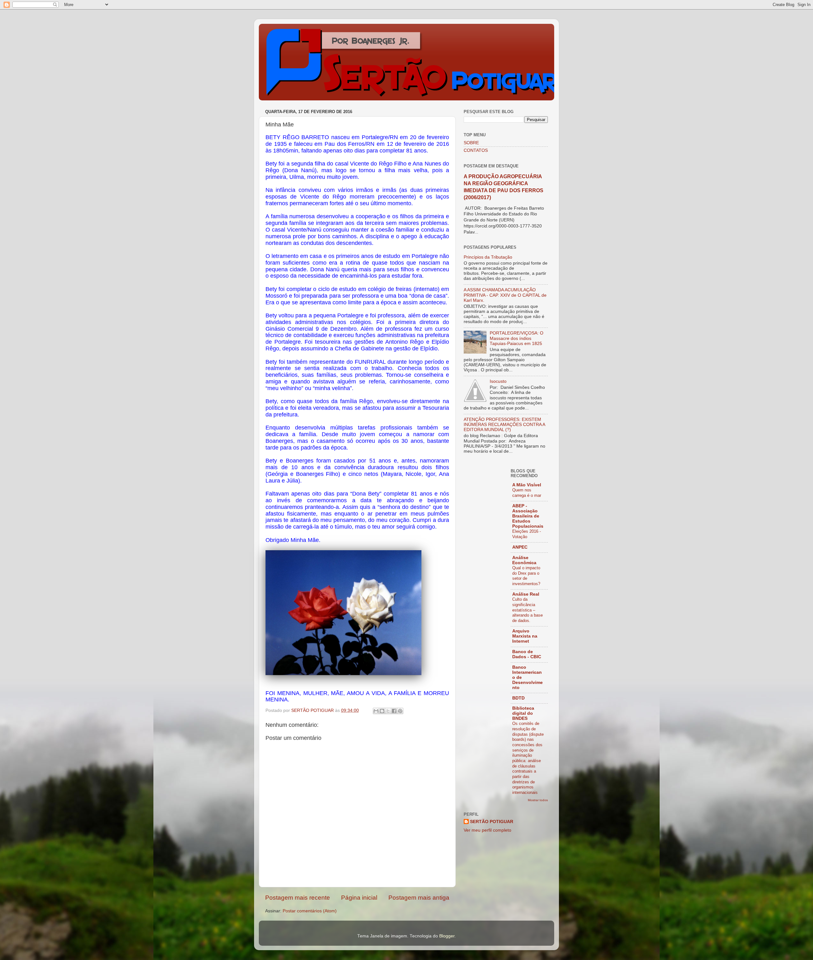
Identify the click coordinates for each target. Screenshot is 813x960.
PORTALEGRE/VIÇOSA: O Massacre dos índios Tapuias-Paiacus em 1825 (516, 338)
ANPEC (519, 547)
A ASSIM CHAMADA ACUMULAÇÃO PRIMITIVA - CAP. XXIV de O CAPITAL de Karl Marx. (505, 294)
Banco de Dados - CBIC (526, 654)
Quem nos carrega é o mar (526, 493)
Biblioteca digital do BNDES (523, 713)
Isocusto (498, 381)
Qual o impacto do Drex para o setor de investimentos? (526, 575)
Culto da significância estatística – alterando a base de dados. (527, 610)
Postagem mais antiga (418, 897)
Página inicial (359, 897)
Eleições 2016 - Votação (526, 534)
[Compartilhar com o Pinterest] (400, 711)
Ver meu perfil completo (487, 830)
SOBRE (471, 142)
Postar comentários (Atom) (310, 911)
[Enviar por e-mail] (376, 711)
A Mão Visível (526, 485)
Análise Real (525, 594)
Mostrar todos (538, 800)
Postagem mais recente (297, 897)
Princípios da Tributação (488, 257)
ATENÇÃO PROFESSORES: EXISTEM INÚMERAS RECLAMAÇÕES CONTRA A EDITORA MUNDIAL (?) (504, 424)
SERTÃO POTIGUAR (491, 821)
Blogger (446, 936)
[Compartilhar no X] (388, 711)
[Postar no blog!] (382, 711)
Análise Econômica (524, 560)
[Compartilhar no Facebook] (394, 711)
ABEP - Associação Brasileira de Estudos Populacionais (527, 516)
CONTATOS (476, 150)
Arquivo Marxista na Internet (524, 636)
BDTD (518, 698)
